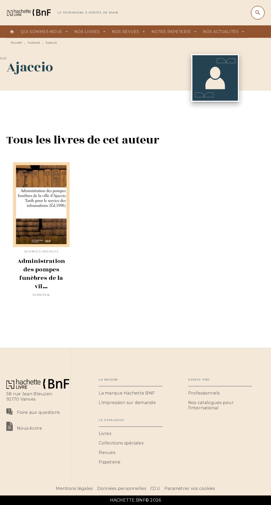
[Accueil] (28, 12)
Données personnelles (121, 488)
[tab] (11, 31)
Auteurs (34, 42)
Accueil (16, 42)
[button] (130, 393)
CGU (155, 488)
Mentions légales (74, 488)
